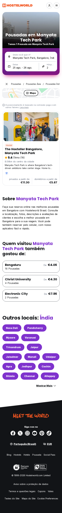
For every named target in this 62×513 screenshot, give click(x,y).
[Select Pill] (49, 5)
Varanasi (30, 337)
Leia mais (24, 107)
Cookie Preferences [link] (47, 498)
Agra (9, 366)
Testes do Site (12, 498)
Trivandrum (13, 347)
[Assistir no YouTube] (34, 433)
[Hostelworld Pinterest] (41, 433)
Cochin (46, 366)
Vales (50, 491)
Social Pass (49, 454)
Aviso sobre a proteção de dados (31, 484)
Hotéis (27, 454)
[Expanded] (6, 84)
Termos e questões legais (22, 491)
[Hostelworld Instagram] (27, 433)
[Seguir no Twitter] (20, 433)
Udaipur (51, 356)
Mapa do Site (29, 498)
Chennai (29, 376)
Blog (9, 454)
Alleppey (49, 376)
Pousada (36, 454)
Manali (32, 356)
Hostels (17, 454)
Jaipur (34, 347)
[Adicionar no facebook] (13, 433)
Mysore (10, 337)
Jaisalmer (12, 356)
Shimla (10, 376)
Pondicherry (35, 327)
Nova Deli (12, 327)
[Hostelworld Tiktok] (49, 433)
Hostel (9, 145)
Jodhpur (27, 366)
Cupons (42, 491)
